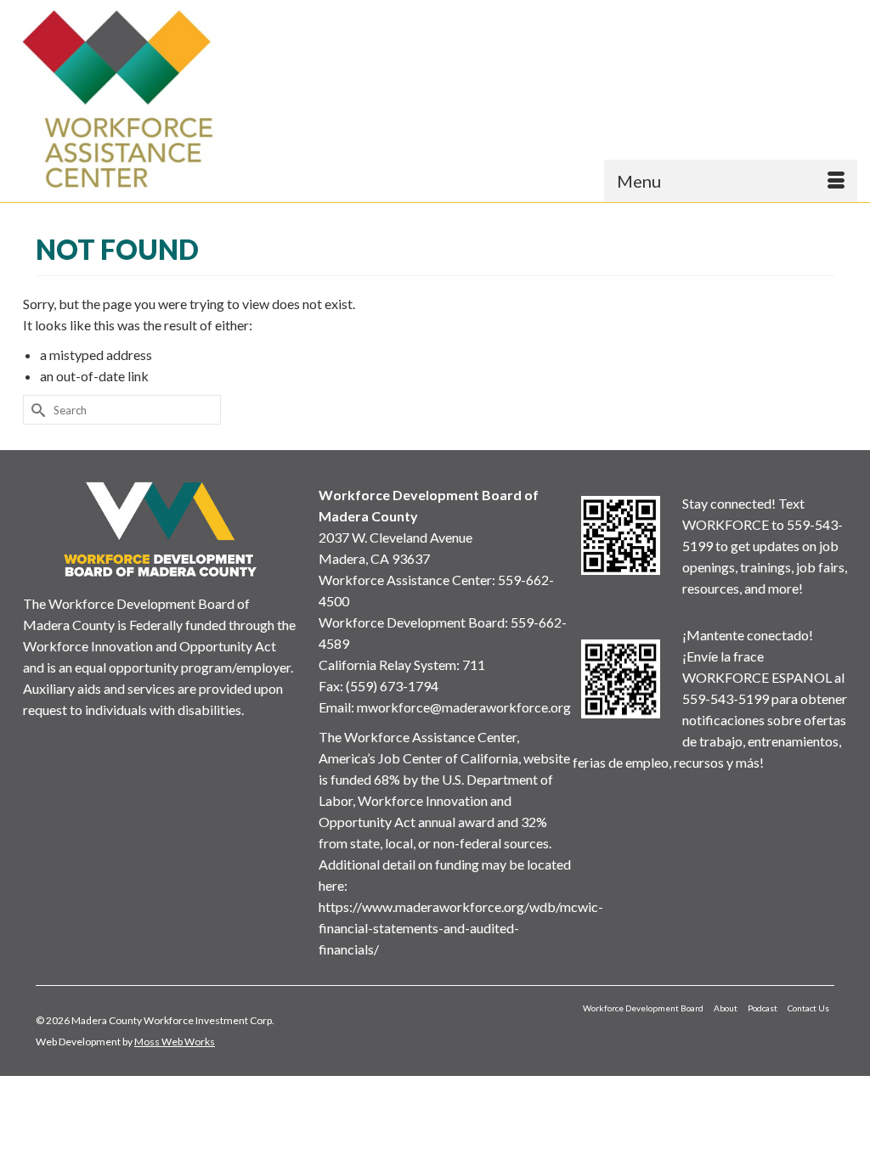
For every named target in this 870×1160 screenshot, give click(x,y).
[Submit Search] (35, 410)
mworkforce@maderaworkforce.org (464, 707)
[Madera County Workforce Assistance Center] (117, 99)
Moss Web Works (174, 1041)
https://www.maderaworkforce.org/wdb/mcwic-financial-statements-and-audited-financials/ (461, 927)
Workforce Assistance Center (405, 580)
